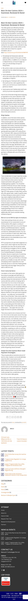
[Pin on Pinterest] (18, 417)
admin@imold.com (10, 567)
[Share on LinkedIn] (20, 417)
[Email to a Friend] (15, 417)
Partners (3, 524)
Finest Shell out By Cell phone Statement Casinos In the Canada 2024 (16, 474)
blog (2, 484)
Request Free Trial (6, 519)
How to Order (5, 516)
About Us (3, 513)
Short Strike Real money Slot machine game (15, 455)
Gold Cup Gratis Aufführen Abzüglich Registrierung (15, 469)
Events (3, 487)
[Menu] (2, 2)
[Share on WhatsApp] (7, 417)
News (2, 8)
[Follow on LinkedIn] (3, 570)
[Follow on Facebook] (2, 570)
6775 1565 (8, 565)
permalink (24, 422)
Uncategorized (5, 492)
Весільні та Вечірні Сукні (8, 495)
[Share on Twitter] (12, 417)
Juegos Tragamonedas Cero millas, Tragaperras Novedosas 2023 (15, 464)
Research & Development (8, 522)
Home (2, 510)
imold (14, 17)
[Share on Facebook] (10, 417)
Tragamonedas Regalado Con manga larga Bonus (15, 459)
